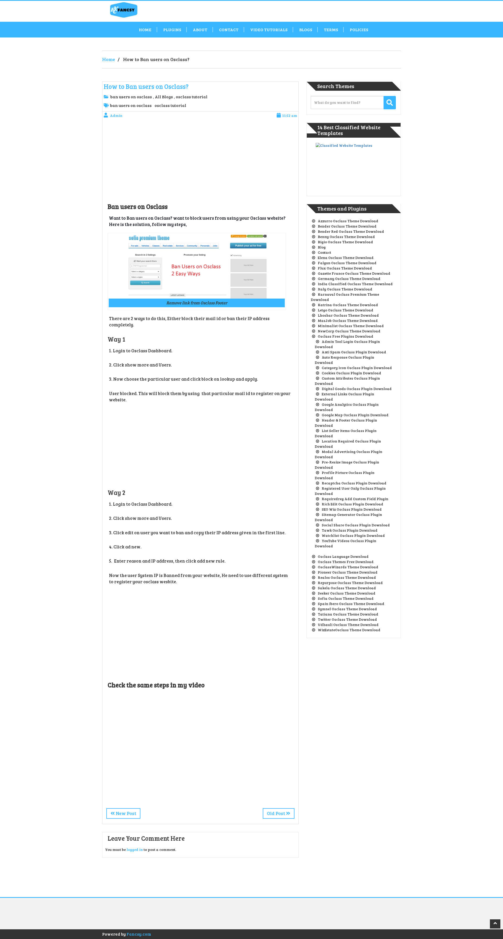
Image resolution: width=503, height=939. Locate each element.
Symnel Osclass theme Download (347, 608)
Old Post (276, 813)
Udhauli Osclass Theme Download (348, 624)
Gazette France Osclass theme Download (354, 273)
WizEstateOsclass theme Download (349, 629)
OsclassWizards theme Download (348, 566)
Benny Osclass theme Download (346, 236)
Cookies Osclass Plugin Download (351, 372)
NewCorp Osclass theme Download (349, 330)
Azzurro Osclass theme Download (348, 220)
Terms (331, 29)
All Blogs (164, 96)
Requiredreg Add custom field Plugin (355, 498)
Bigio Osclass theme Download (345, 241)
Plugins (172, 29)
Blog (322, 247)
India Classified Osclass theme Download (355, 283)
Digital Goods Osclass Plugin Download (357, 388)
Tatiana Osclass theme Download (348, 614)
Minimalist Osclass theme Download (351, 325)
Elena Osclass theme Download (346, 257)
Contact (228, 29)
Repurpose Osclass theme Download (350, 582)
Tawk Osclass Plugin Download (350, 530)
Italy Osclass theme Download (345, 289)
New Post (125, 813)
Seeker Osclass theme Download (346, 593)
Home (145, 29)
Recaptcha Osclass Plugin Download (354, 483)
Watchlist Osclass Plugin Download (353, 535)
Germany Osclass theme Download (349, 278)
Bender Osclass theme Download (347, 226)
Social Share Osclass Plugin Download (356, 524)
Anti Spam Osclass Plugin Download (354, 351)
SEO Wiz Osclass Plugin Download (352, 509)
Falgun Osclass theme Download (347, 262)
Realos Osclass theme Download (347, 577)
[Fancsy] (149, 10)
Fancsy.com (139, 934)
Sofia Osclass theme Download (346, 598)
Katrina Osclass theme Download (348, 304)
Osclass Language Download (343, 556)
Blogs (305, 29)
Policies (359, 29)
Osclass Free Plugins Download (345, 336)
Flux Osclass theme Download (345, 268)
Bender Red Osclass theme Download (351, 231)
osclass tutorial (191, 96)
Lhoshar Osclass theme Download (348, 315)
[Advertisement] (200, 161)
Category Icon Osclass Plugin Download (357, 367)
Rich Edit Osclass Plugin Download (352, 503)
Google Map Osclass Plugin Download (355, 414)
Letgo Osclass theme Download (345, 309)
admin (116, 115)
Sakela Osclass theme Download (347, 587)
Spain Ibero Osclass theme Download (351, 603)
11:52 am (289, 115)
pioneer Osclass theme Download (348, 572)
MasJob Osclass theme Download (348, 320)
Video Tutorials (268, 29)
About (200, 29)
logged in (135, 849)
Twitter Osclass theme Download (347, 619)
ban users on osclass (131, 96)
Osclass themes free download (346, 561)
